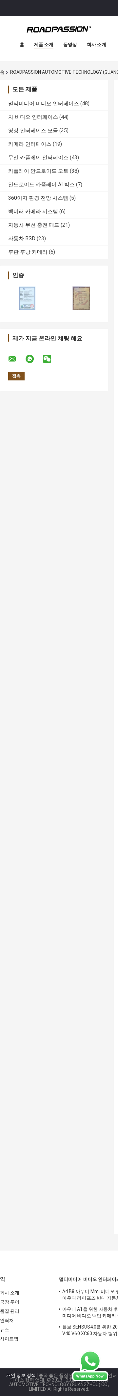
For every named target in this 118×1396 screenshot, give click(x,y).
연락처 (7, 1320)
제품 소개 (43, 44)
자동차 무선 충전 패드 (33, 225)
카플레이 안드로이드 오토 (38, 171)
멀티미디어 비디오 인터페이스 (43, 103)
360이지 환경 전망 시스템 (38, 198)
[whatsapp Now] (90, 1365)
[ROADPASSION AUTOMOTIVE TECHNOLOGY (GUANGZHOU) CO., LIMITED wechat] (51, 359)
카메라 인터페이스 (29, 144)
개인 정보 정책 (21, 1375)
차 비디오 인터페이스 (33, 117)
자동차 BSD (21, 238)
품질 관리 (10, 1311)
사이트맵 (9, 1338)
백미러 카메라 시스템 (33, 211)
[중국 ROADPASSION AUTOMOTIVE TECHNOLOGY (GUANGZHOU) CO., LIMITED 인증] (27, 298)
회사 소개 (96, 44)
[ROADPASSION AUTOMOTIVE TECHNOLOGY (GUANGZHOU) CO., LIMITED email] (16, 359)
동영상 (70, 44)
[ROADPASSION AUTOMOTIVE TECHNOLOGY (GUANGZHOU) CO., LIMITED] (59, 29)
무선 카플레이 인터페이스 (38, 157)
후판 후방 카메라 (28, 252)
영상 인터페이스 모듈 (33, 130)
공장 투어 (10, 1302)
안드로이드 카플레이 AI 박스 (41, 184)
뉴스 (4, 1329)
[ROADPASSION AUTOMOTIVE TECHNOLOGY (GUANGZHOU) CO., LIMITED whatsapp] (34, 359)
